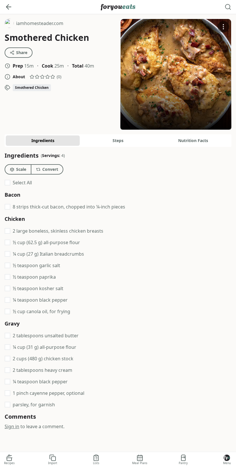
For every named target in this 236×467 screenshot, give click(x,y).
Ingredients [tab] (42, 140)
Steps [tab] (118, 140)
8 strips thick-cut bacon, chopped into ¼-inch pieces (69, 207)
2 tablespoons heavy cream (42, 370)
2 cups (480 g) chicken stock (43, 358)
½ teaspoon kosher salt (38, 288)
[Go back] (9, 7)
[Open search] (227, 6)
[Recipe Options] (223, 26)
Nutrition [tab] (193, 140)
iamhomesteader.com (34, 24)
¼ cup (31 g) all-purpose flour (44, 347)
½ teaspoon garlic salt (36, 265)
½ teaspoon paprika (34, 277)
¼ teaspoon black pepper (40, 300)
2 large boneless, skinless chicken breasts (58, 231)
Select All (22, 182)
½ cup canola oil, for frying (41, 311)
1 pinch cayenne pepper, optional (48, 393)
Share (21, 52)
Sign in (12, 426)
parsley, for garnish (34, 404)
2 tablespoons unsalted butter (46, 335)
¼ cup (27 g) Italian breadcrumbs (48, 254)
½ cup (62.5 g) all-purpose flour (46, 242)
